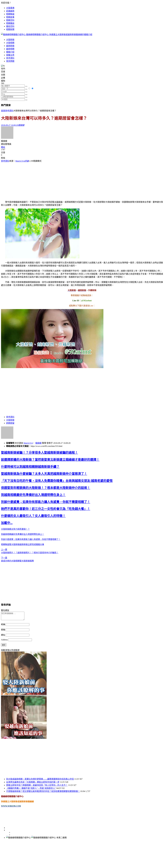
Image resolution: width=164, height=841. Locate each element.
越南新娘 (10, 46)
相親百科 (10, 20)
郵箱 (3, 630)
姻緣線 (38, 443)
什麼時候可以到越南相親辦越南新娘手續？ (30, 466)
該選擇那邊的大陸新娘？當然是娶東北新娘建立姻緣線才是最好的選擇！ (50, 459)
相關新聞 (10, 29)
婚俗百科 (10, 26)
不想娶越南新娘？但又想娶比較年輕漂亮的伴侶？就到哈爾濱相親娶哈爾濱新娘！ (43, 791)
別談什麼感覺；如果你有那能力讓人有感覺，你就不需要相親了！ (45, 502)
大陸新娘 (10, 40)
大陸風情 (10, 8)
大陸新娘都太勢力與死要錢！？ (15, 529)
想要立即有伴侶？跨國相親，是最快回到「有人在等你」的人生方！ (37, 785)
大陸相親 (10, 43)
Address (4, 640)
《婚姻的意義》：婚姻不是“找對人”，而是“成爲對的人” (31, 788)
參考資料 (10, 58)
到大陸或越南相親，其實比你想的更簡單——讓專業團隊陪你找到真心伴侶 (40, 779)
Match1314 (20, 161)
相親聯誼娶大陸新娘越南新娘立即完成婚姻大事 (22, 544)
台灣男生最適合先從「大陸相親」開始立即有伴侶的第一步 (32, 782)
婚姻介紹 (10, 52)
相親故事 (10, 17)
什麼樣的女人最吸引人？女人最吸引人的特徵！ (33, 515)
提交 (3, 645)
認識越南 (10, 11)
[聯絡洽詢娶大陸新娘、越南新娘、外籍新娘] (52, 367)
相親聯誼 (10, 14)
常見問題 (10, 61)
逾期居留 (10, 423)
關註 (3, 147)
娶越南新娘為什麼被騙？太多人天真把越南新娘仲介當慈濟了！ (44, 473)
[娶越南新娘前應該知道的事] (24, 738)
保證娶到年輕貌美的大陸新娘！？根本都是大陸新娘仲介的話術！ (45, 487)
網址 (3, 635)
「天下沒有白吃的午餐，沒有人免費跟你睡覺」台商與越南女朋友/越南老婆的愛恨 (57, 480)
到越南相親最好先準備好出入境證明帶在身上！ (33, 494)
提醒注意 (10, 55)
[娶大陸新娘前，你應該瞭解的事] (24, 694)
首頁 (3, 111)
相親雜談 (10, 23)
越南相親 (10, 49)
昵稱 (3, 624)
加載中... (7, 523)
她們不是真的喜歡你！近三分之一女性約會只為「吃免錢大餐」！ (45, 508)
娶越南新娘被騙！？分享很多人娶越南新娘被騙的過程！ (39, 452)
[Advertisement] (82, 180)
